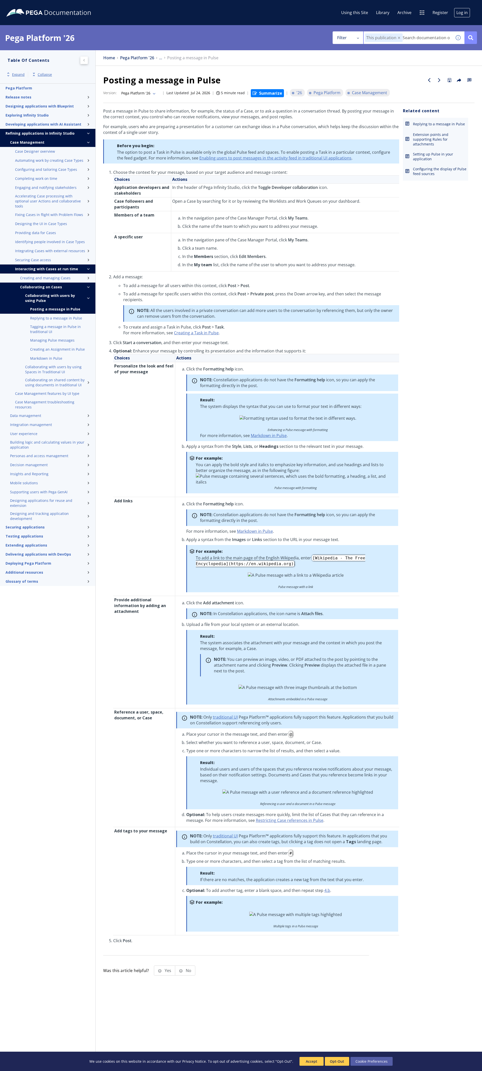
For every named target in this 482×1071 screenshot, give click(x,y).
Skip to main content (22, 6)
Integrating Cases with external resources (50, 250)
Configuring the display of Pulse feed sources (439, 171)
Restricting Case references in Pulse (289, 820)
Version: (110, 92)
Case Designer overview (35, 151)
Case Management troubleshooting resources (44, 404)
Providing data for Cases (35, 232)
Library (382, 12)
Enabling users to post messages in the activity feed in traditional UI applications (275, 158)
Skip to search (60, 6)
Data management (25, 415)
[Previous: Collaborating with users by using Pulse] (429, 80)
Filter (342, 37)
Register (440, 12)
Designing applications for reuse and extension (41, 503)
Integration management (31, 424)
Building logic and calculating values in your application (47, 445)
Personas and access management (39, 455)
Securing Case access (33, 259)
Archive (404, 12)
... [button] (160, 58)
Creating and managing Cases (45, 278)
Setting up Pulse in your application (433, 156)
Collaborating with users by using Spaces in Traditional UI (53, 369)
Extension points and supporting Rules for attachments (430, 139)
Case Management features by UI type (47, 393)
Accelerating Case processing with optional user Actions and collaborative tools (48, 201)
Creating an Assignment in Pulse (57, 349)
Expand (18, 74)
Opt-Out (337, 1061)
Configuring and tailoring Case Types (46, 169)
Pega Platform (19, 88)
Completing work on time (36, 178)
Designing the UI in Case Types (41, 223)
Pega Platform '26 (137, 58)
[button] (399, 38)
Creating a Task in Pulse (196, 333)
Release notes (18, 97)
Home (109, 58)
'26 (299, 92)
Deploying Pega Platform (28, 563)
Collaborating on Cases (41, 287)
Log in (462, 12)
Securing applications (25, 527)
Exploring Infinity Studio (27, 115)
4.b (327, 890)
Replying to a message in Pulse (56, 318)
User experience (23, 433)
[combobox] (408, 37)
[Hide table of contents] (84, 60)
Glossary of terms (22, 581)
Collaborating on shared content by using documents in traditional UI (55, 382)
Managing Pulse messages (52, 340)
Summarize (270, 93)
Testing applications (24, 536)
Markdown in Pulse (46, 358)
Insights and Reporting (29, 473)
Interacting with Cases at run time (46, 268)
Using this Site (354, 12)
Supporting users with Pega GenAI (39, 492)
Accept (311, 1061)
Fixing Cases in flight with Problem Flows (49, 214)
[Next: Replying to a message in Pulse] (439, 80)
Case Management (27, 142)
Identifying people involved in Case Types (50, 241)
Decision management (29, 464)
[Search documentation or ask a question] (470, 37)
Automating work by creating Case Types (49, 160)
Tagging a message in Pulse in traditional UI (55, 329)
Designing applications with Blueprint (40, 106)
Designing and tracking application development (39, 516)
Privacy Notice (194, 1061)
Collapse (45, 74)
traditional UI (225, 717)
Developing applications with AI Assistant (43, 124)
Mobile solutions (24, 482)
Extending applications (26, 545)
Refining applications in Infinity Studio (40, 133)
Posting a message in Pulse (55, 309)
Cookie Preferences (371, 1061)
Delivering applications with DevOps (38, 554)
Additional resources (24, 572)
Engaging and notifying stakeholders (46, 187)
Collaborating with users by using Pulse (50, 298)
